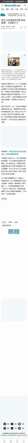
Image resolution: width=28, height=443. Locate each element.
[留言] (24, 27)
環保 (3, 26)
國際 (7, 9)
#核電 (10, 222)
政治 (2, 9)
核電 (14, 86)
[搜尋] (25, 5)
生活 (26, 9)
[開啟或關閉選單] (2, 5)
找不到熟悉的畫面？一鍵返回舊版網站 (13, 1)
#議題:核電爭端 (6, 225)
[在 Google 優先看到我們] (21, 27)
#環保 (4, 222)
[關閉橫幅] (26, 1)
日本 (10, 109)
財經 (12, 9)
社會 (16, 9)
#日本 (16, 222)
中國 (21, 9)
